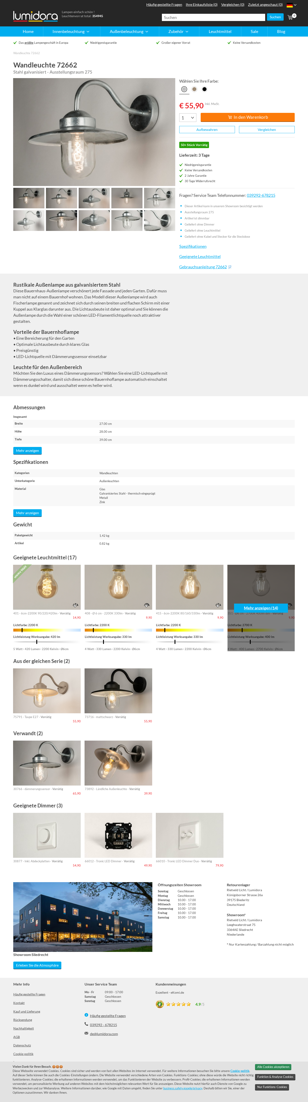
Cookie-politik (23, 1054)
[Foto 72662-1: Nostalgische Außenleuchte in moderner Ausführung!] (28, 198)
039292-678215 (261, 195)
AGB (16, 1037)
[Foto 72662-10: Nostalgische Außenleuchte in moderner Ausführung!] (159, 220)
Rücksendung (22, 1020)
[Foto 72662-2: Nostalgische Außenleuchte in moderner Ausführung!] (61, 198)
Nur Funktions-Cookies (272, 1087)
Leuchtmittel (220, 31)
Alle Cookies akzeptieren (273, 1067)
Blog (281, 31)
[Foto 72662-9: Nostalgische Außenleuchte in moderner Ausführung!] (126, 220)
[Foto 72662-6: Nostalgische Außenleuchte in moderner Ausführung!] (28, 220)
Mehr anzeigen (27, 450)
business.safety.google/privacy (182, 1088)
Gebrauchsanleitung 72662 (203, 267)
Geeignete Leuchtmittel (200, 256)
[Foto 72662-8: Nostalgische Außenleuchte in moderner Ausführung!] (94, 220)
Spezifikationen (192, 246)
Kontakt (19, 1003)
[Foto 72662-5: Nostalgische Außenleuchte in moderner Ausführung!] (159, 198)
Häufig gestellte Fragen (29, 994)
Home (28, 31)
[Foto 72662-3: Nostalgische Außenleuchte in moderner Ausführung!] (94, 198)
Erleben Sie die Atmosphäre (37, 965)
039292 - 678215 (103, 1025)
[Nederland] (290, 5)
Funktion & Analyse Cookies (275, 1077)
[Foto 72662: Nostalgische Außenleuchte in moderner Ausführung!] (94, 132)
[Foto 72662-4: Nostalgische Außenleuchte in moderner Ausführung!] (126, 198)
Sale (254, 31)
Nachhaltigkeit (23, 1028)
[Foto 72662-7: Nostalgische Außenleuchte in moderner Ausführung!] (61, 220)
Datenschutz (22, 1045)
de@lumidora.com (104, 1034)
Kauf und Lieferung (26, 1011)
